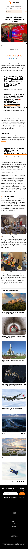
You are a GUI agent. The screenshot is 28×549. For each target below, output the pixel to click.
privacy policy (21, 285)
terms (16, 285)
